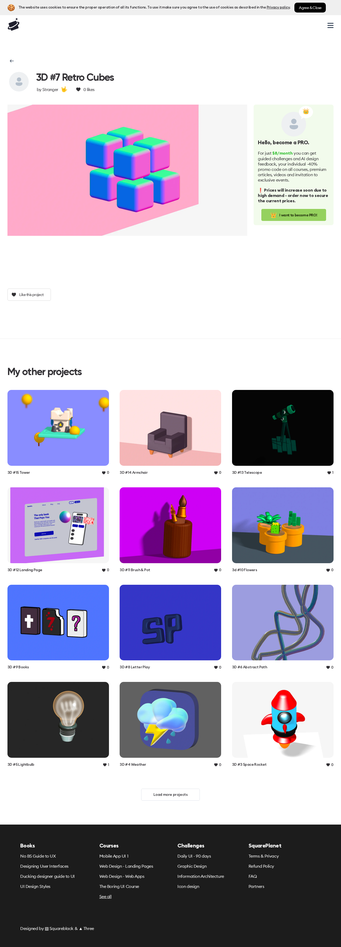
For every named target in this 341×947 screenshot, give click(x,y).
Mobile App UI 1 (113, 856)
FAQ (253, 876)
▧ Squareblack (59, 928)
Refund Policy (261, 866)
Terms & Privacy (264, 856)
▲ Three (86, 928)
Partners (256, 886)
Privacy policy (278, 7)
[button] (11, 61)
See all (105, 896)
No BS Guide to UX (38, 856)
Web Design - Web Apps (121, 876)
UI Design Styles (35, 886)
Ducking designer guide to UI (47, 876)
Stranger (50, 89)
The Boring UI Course (119, 886)
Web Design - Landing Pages (126, 866)
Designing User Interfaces (44, 866)
